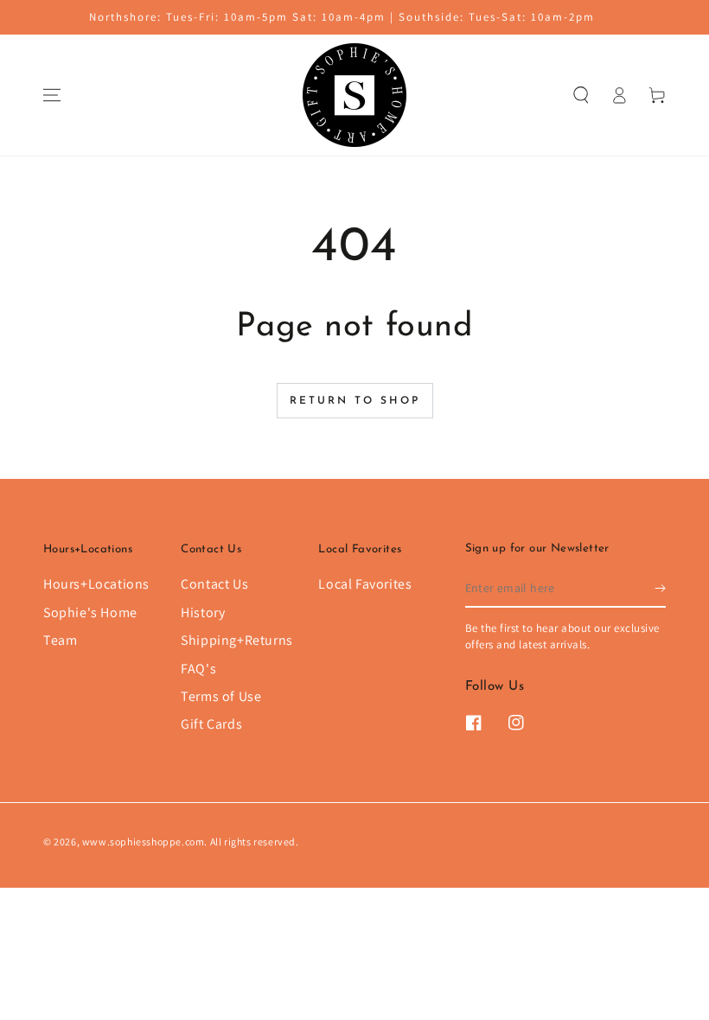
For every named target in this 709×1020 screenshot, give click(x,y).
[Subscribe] (660, 588)
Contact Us (214, 584)
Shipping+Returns (237, 640)
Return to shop (355, 401)
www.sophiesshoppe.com (143, 841)
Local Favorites (365, 584)
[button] (581, 95)
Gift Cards (211, 724)
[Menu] (52, 95)
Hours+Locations (96, 584)
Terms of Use (221, 696)
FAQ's (198, 669)
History (203, 612)
